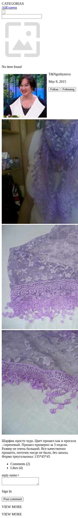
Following (68, 89)
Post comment (12, 499)
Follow (54, 89)
